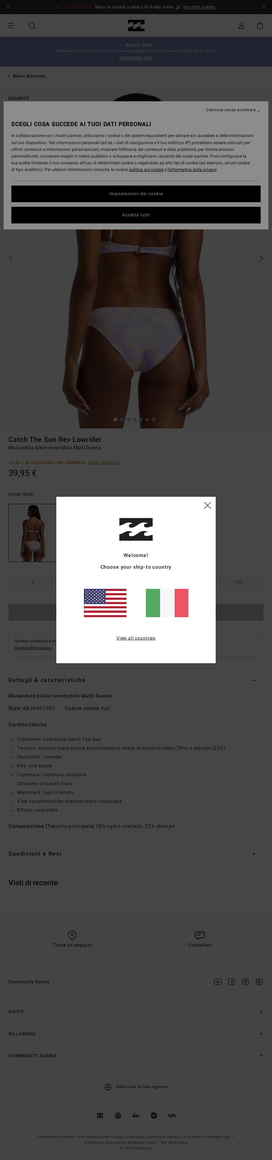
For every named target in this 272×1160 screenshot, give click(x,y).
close (207, 504)
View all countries (136, 638)
